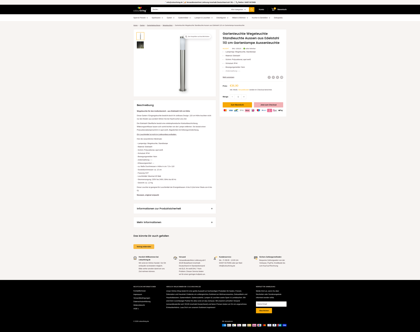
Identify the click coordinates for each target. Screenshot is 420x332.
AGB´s (136, 309)
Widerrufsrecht (139, 305)
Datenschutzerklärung (141, 301)
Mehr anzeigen (228, 77)
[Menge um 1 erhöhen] (244, 96)
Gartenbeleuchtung (153, 25)
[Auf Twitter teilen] (277, 77)
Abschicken (264, 311)
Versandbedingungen (141, 298)
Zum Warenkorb (237, 105)
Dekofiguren (221, 18)
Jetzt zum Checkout (268, 105)
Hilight (226, 49)
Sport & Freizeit (139, 18)
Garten (169, 18)
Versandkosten (243, 90)
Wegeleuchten (168, 25)
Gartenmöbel (183, 18)
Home (135, 25)
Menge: (226, 97)
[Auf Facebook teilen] (269, 77)
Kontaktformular (139, 291)
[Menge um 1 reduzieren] (232, 96)
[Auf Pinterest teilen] (273, 77)
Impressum (137, 294)
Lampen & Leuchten (202, 18)
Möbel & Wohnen (239, 18)
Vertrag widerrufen (144, 247)
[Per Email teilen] (281, 77)
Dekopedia (278, 18)
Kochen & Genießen (260, 18)
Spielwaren (156, 18)
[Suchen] (251, 9)
